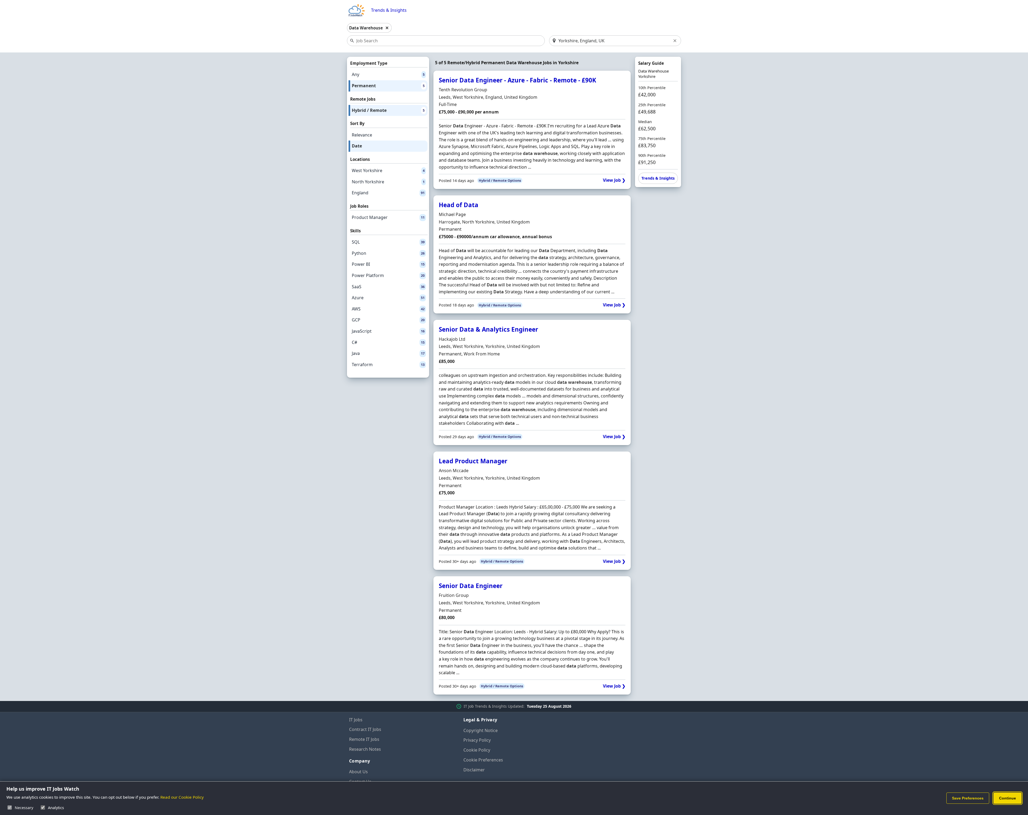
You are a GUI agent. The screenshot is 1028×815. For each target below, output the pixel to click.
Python (388, 253)
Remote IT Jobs (364, 739)
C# (388, 342)
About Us (358, 772)
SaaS (388, 287)
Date (357, 146)
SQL (388, 242)
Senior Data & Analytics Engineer (488, 329)
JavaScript (388, 331)
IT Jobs (355, 720)
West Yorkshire (388, 170)
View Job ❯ (614, 180)
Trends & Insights (389, 10)
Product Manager (388, 217)
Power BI (388, 264)
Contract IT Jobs (365, 729)
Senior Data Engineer (470, 586)
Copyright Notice (480, 730)
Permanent (388, 86)
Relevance (362, 135)
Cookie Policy (476, 750)
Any (388, 74)
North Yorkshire (388, 182)
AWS (388, 309)
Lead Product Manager (473, 461)
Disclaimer (474, 770)
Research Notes (365, 749)
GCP (388, 320)
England (388, 193)
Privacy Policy (477, 740)
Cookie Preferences (483, 760)
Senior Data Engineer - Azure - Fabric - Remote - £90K (517, 80)
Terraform (388, 364)
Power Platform (388, 275)
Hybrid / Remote (388, 110)
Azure (388, 298)
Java (388, 353)
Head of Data (458, 205)
